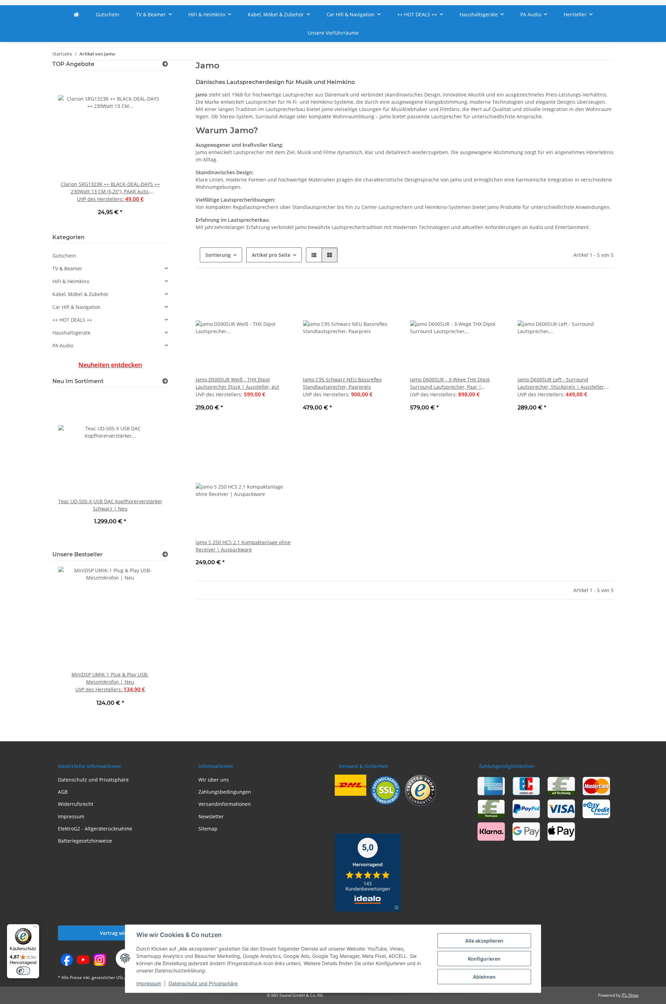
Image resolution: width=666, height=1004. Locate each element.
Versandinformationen (224, 804)
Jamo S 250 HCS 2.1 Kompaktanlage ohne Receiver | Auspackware (243, 546)
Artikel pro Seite (271, 255)
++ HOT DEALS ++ (72, 320)
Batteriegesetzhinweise (85, 840)
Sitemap (207, 828)
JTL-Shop (630, 995)
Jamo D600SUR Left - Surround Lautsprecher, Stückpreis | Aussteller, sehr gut (561, 383)
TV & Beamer (67, 268)
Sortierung (218, 255)
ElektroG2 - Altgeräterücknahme (95, 828)
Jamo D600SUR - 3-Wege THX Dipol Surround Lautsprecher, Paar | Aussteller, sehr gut (450, 383)
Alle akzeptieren (484, 941)
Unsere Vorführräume (333, 32)
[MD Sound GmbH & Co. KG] (76, 14)
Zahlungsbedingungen (224, 791)
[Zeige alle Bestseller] (165, 554)
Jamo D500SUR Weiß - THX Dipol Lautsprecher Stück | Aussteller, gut (237, 383)
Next (150, 151)
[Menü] (35, 928)
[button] (314, 254)
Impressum (148, 983)
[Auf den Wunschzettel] (280, 291)
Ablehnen (484, 977)
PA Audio (62, 345)
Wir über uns (213, 779)
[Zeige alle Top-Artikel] (165, 64)
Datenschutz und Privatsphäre (203, 983)
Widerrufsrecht (75, 804)
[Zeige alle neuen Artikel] (165, 381)
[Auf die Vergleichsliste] (262, 291)
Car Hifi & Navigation (76, 307)
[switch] (23, 971)
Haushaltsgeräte (71, 332)
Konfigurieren (484, 959)
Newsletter (211, 816)
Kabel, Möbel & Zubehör (80, 294)
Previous (69, 151)
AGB (63, 791)
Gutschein (64, 255)
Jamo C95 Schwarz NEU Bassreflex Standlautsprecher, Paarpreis (342, 383)
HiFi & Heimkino (70, 281)
